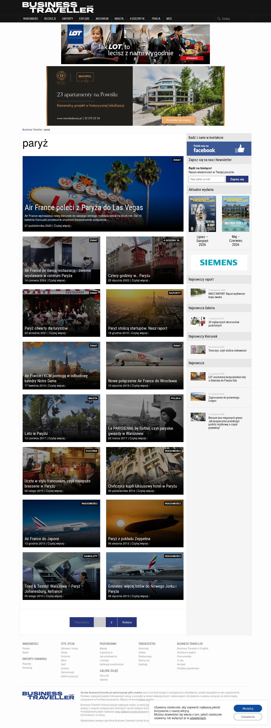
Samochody (67, 672)
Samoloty (90, 556)
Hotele (142, 652)
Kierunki (104, 675)
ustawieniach (198, 718)
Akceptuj (247, 708)
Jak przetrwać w (108, 656)
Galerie (104, 679)
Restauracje (145, 656)
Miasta (119, 18)
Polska (176, 398)
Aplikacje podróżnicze (112, 664)
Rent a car (144, 660)
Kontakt (181, 664)
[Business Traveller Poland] (58, 7)
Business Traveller (32, 129)
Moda (64, 652)
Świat (177, 160)
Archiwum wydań (186, 652)
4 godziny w (106, 652)
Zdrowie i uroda (69, 648)
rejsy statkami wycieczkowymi (131, 711)
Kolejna (127, 622)
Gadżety (142, 664)
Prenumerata (184, 656)
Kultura (65, 668)
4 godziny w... (172, 240)
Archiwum (102, 18)
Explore (84, 18)
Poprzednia (82, 622)
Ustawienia (248, 717)
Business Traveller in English (192, 648)
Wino (64, 660)
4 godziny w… (138, 18)
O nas (180, 660)
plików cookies (146, 699)
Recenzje (50, 18)
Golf (63, 664)
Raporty (67, 18)
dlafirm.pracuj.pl (69, 676)
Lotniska (104, 660)
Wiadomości (30, 18)
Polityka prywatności (188, 668)
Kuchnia (91, 451)
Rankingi (27, 667)
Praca (156, 18)
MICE (169, 18)
